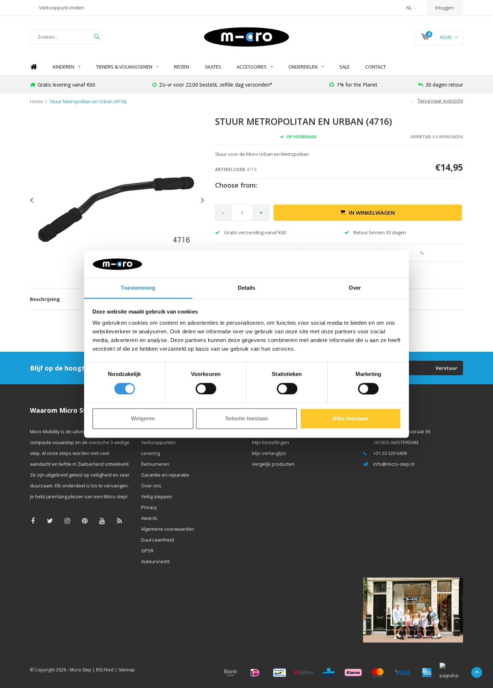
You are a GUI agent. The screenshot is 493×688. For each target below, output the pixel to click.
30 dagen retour (444, 84)
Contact (375, 66)
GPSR (147, 550)
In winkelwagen (372, 212)
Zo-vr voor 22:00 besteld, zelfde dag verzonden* (215, 84)
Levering (150, 453)
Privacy (149, 507)
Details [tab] (247, 288)
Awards (149, 518)
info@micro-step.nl (393, 464)
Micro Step (80, 670)
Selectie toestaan (246, 419)
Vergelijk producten (273, 464)
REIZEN (181, 66)
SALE (344, 66)
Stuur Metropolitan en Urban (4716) (88, 101)
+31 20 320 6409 (390, 453)
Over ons (151, 485)
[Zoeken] (96, 37)
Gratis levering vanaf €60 (66, 84)
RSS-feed (105, 670)
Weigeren (143, 419)
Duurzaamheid (157, 539)
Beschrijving (45, 299)
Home (33, 67)
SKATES (213, 66)
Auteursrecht (155, 561)
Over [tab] (355, 288)
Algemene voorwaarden (167, 529)
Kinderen (63, 66)
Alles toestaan (350, 419)
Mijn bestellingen (270, 442)
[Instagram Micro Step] (67, 521)
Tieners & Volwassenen (124, 66)
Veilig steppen (156, 496)
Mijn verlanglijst (269, 453)
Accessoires (252, 66)
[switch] (206, 388)
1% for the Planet (357, 84)
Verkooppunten (158, 442)
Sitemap (126, 670)
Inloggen (444, 7)
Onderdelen (303, 66)
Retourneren (155, 464)
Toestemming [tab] (138, 288)
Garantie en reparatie (165, 475)
